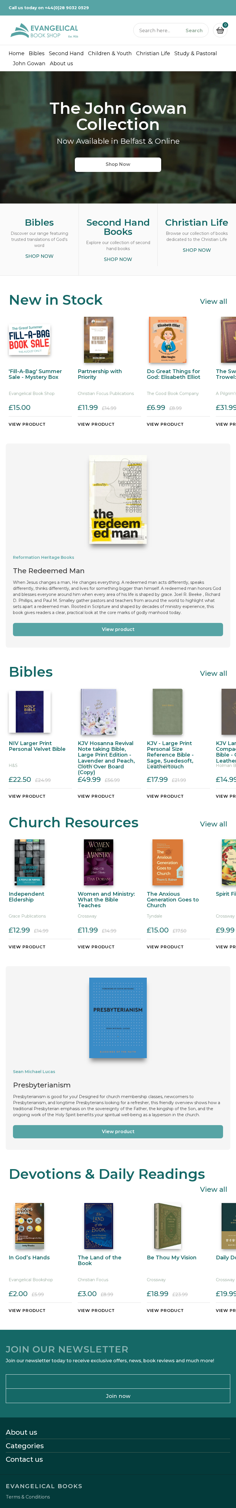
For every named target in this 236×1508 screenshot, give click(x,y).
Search (194, 30)
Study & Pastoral (195, 53)
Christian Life (153, 53)
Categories (25, 1445)
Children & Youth (110, 53)
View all (213, 301)
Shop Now (118, 164)
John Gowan (29, 63)
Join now (118, 1396)
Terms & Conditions (28, 1497)
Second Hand (66, 53)
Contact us (24, 1459)
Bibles (37, 53)
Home (16, 53)
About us (61, 63)
